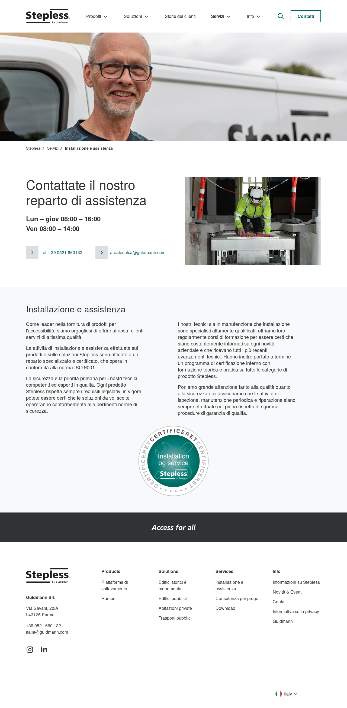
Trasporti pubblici (175, 618)
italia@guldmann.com (47, 632)
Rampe (108, 598)
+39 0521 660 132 (43, 625)
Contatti (306, 16)
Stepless (33, 148)
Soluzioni (133, 16)
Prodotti (93, 16)
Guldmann (283, 621)
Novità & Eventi (288, 592)
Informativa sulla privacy (296, 611)
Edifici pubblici (173, 598)
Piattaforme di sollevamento (114, 585)
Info (250, 16)
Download (225, 608)
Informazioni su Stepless (296, 582)
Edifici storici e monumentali (173, 585)
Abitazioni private (175, 608)
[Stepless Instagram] (30, 650)
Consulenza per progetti (239, 598)
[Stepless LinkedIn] (44, 650)
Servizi (217, 16)
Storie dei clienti (180, 16)
